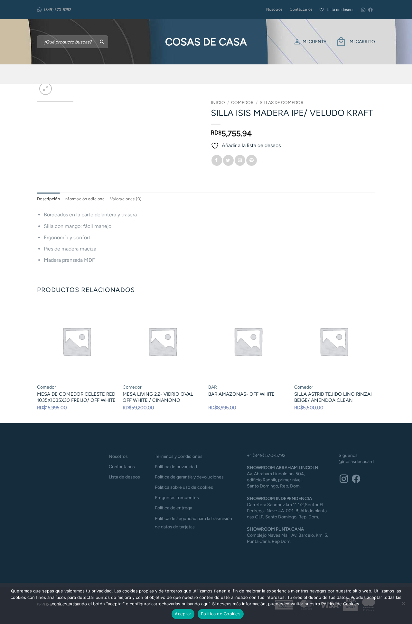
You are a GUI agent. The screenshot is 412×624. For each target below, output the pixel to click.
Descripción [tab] (48, 198)
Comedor (242, 102)
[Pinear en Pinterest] (251, 160)
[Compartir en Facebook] (216, 160)
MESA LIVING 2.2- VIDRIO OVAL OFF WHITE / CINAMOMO (158, 397)
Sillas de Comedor (282, 102)
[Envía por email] (240, 160)
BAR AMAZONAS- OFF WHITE (241, 394)
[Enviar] (102, 41)
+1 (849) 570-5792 (266, 455)
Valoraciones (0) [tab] (126, 198)
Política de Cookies (220, 613)
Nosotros (274, 9)
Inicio (218, 102)
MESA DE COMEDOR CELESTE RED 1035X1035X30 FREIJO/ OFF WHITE (76, 397)
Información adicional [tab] (85, 198)
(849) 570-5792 (57, 9)
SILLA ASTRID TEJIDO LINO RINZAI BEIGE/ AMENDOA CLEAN (333, 397)
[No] (403, 605)
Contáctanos (301, 9)
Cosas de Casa (206, 42)
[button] (45, 88)
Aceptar (183, 613)
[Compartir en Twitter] (228, 160)
